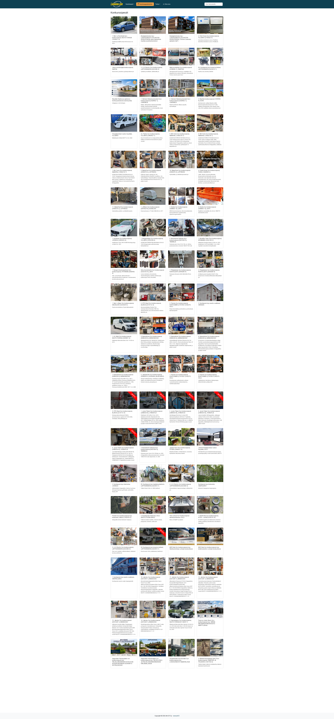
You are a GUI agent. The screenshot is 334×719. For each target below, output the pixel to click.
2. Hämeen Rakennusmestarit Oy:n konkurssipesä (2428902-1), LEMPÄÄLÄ (180, 100)
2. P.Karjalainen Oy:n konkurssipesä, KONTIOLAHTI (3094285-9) (209, 271)
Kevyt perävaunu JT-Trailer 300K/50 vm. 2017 (152, 211)
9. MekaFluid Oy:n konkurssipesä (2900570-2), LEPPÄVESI (151, 171)
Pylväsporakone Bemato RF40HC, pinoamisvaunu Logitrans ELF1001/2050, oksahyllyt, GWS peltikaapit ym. (122, 417)
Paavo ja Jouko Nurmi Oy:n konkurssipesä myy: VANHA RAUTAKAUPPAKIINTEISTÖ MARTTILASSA (206, 623)
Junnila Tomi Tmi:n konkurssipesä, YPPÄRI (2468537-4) (180, 448)
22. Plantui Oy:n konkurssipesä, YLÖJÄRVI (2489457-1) (150, 134)
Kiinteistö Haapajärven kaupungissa (207, 488)
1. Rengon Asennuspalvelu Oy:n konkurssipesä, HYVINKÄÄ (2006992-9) (123, 271)
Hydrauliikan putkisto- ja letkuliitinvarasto (122, 211)
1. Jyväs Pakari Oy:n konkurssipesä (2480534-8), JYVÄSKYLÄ (151, 412)
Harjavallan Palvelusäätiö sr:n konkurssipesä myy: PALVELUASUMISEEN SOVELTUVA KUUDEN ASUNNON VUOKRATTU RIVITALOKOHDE (122, 662)
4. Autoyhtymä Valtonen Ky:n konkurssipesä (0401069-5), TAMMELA (149, 449)
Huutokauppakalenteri (145, 4)
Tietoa (157, 4)
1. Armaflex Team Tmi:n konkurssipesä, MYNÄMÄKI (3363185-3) (210, 239)
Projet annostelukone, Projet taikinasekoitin (122, 307)
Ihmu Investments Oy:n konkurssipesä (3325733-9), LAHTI (152, 271)
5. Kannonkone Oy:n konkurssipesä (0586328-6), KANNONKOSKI (180, 337)
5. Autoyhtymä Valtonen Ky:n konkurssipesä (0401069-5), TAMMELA (178, 240)
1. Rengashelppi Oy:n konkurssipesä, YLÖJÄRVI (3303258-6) (152, 239)
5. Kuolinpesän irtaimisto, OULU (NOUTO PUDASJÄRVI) (150, 516)
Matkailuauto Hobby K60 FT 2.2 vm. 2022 (122, 138)
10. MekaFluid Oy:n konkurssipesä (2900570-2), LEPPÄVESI (180, 171)
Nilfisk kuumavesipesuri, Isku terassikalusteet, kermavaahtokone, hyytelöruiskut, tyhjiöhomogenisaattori (181, 212)
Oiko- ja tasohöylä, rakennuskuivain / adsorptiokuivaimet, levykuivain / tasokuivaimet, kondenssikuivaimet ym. (124, 277)
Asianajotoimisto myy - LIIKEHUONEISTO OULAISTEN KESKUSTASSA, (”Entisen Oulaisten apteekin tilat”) (180, 38)
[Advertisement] (167, 693)
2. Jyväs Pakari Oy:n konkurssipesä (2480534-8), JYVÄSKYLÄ (180, 412)
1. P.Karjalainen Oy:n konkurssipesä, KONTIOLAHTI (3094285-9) (180, 271)
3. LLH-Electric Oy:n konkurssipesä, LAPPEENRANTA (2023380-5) (123, 548)
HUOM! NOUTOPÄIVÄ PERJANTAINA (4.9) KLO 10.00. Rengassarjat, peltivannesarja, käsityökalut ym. (152, 244)
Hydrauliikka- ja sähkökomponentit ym (179, 174)
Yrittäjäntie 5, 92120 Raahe (118, 103)
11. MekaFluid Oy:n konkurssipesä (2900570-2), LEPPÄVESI (122, 207)
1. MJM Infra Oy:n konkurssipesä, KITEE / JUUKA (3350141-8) (208, 516)
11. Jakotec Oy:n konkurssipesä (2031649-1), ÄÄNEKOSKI (179, 578)
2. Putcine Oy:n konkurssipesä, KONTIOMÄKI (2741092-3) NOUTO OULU (208, 376)
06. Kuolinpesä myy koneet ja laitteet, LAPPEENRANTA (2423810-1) (209, 68)
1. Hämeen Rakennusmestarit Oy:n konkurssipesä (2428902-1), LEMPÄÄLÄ (151, 100)
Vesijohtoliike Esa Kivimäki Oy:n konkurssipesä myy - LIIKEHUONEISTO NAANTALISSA (180, 660)
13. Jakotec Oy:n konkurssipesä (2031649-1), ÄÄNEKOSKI (121, 621)
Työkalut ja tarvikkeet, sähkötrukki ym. (150, 71)
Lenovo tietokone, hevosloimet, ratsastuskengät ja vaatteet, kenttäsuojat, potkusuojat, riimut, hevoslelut (151, 275)
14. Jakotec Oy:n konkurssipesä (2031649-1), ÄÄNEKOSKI (150, 621)
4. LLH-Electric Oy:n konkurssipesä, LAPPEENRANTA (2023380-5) (180, 485)
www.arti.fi (176, 716)
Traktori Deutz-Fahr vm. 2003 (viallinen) (150, 488)
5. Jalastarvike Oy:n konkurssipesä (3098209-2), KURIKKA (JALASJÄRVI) (152, 375)
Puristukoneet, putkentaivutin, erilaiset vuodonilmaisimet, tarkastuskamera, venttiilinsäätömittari (179, 382)
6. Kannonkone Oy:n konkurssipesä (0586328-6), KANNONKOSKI (208, 337)
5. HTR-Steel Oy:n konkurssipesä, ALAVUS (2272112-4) (122, 412)
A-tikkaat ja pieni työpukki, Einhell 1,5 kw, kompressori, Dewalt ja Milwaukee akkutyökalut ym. (210, 275)
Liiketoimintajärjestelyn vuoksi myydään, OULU (207, 448)
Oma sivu (167, 4)
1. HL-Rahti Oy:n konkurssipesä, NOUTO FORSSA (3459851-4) (121, 337)
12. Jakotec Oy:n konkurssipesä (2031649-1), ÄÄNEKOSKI (208, 578)
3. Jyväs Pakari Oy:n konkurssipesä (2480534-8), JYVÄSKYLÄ (209, 412)
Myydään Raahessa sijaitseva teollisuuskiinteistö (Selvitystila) (122, 99)
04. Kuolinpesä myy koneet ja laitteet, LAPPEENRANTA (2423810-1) (152, 548)
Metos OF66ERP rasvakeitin (176, 519)
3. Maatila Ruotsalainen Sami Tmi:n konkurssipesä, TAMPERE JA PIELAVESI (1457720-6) (208, 660)
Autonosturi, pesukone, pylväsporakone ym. (123, 71)
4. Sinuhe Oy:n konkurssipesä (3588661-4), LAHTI (207, 207)
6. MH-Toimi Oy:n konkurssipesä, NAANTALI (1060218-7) (208, 134)
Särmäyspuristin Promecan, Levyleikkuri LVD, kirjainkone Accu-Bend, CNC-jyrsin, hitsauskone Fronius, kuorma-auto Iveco (181, 73)
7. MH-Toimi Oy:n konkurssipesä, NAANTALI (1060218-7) (122, 171)
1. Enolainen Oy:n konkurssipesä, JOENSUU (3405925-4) (122, 239)
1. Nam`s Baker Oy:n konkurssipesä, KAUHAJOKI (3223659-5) (123, 304)
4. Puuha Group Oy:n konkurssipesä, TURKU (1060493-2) (209, 171)
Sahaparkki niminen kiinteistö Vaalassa (121, 519)
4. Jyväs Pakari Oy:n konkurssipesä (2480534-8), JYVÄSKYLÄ (123, 448)
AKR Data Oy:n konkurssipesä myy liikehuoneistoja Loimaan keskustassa (181, 548)
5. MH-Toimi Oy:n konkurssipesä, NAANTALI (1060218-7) (179, 134)
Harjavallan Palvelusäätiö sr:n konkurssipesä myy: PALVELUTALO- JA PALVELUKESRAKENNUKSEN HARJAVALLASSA (152, 661)
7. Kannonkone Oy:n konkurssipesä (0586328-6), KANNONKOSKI (122, 375)
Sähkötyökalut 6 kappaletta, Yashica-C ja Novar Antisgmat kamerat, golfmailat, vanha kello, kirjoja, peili (123, 490)
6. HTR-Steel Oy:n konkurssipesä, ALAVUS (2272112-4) (151, 304)
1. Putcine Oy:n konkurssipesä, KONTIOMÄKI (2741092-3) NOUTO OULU (180, 376)
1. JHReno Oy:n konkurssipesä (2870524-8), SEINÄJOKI (150, 207)
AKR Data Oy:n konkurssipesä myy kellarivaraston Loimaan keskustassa (209, 548)
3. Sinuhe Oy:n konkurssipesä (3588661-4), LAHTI (178, 207)
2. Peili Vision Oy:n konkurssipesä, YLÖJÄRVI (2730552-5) (208, 36)
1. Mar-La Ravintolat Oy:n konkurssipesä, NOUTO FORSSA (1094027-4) (122, 37)
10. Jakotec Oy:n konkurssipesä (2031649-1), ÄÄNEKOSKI (150, 578)
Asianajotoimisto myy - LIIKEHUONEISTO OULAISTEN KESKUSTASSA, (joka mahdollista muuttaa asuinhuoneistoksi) (151, 38)
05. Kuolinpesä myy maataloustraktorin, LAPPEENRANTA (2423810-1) (152, 485)
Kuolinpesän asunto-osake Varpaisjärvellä (122, 581)
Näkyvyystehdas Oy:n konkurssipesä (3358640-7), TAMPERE (181, 68)
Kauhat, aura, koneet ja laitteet (205, 71)
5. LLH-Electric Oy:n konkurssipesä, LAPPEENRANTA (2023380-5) (151, 68)
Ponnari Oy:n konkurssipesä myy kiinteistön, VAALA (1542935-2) (122, 516)
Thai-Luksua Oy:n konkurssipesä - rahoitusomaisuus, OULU (180, 516)
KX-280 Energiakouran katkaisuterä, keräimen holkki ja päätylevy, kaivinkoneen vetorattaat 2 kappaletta (209, 521)
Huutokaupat (129, 4)
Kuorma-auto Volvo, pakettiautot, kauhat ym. (152, 551)
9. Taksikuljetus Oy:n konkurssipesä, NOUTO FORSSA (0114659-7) (180, 621)
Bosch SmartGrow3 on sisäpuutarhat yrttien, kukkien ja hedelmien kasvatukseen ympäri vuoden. (152, 139)
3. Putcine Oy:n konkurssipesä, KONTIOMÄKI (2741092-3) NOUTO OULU (180, 304)
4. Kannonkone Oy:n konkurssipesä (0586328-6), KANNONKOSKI (151, 337)
